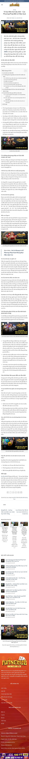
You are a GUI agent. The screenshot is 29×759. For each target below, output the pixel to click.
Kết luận (5, 104)
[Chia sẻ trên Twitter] (13, 492)
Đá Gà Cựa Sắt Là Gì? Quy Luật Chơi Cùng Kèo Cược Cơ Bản (16, 614)
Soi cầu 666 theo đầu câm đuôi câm (14, 84)
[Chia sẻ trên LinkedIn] (21, 492)
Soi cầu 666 (4, 476)
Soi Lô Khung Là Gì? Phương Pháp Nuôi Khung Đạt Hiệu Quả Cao (24, 531)
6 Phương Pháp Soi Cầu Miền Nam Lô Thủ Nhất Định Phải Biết (14, 530)
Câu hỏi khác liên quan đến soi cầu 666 (12, 92)
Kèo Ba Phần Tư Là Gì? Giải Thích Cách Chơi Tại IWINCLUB (15, 608)
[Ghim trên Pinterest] (18, 492)
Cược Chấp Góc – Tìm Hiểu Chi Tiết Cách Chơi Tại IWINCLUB (16, 602)
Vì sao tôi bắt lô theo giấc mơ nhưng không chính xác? (15, 95)
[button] (2, 4)
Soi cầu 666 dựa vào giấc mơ (12, 82)
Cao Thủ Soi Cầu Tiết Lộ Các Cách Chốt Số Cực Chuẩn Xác (22, 511)
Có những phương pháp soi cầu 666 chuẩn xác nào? (14, 75)
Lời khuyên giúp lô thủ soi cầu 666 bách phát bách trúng (14, 90)
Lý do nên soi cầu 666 (8, 73)
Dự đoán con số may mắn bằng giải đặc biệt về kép (16, 86)
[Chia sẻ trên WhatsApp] (8, 492)
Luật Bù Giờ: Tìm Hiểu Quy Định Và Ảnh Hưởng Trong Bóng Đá (16, 590)
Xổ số (14, 9)
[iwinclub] (14, 4)
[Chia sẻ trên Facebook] (10, 492)
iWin (2, 670)
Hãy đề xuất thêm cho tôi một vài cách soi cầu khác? (15, 101)
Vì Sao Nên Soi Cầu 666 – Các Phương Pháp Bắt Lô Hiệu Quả (15, 578)
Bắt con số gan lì (9, 81)
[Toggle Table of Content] (24, 71)
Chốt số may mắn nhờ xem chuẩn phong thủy (16, 78)
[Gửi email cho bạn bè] (16, 492)
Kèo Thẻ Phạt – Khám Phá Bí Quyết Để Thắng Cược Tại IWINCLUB (16, 596)
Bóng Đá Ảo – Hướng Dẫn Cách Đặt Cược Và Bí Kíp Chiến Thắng (7, 511)
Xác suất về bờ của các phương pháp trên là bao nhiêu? (16, 98)
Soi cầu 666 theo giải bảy (11, 79)
